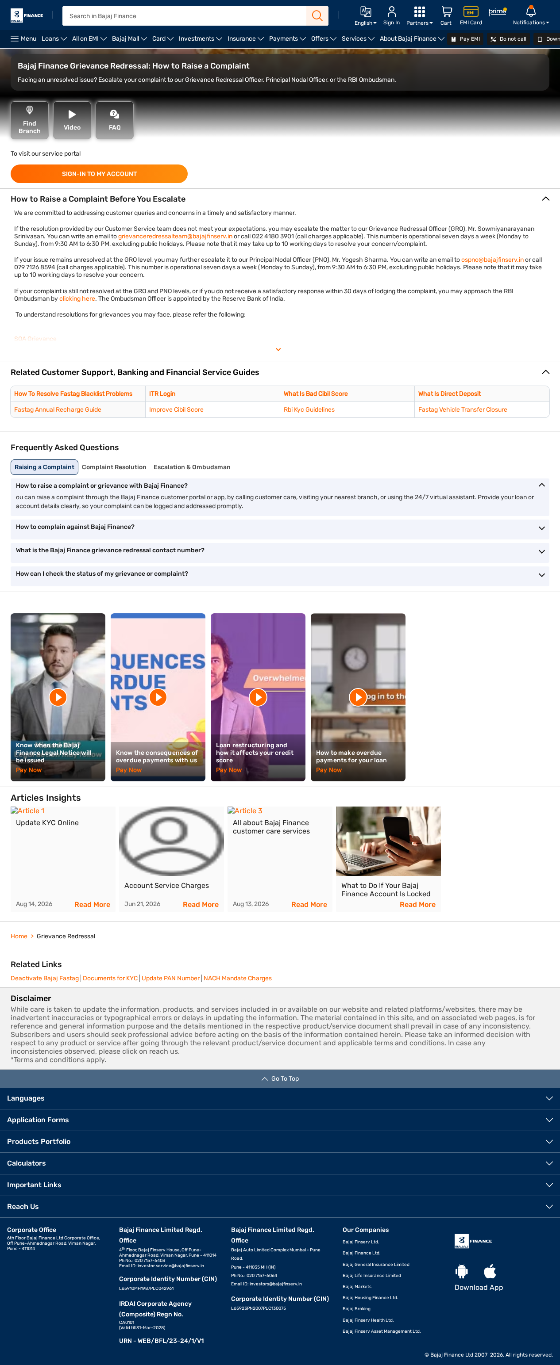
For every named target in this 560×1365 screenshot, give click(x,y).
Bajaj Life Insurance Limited (372, 1275)
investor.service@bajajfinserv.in (171, 1266)
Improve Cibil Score (176, 409)
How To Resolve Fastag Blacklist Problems (73, 394)
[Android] (462, 1272)
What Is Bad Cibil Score (316, 394)
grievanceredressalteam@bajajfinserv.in (176, 236)
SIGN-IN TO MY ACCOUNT (99, 174)
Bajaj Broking (357, 1308)
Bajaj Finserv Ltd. (361, 1242)
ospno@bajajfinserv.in (493, 260)
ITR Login (162, 394)
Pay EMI (469, 39)
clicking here (77, 298)
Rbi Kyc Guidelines (309, 409)
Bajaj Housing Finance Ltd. (370, 1297)
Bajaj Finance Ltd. (362, 1253)
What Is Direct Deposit (449, 394)
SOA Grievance (35, 339)
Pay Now (29, 770)
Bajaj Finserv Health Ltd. (368, 1320)
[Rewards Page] (497, 13)
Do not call (512, 39)
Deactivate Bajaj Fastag (45, 978)
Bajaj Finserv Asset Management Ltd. (382, 1331)
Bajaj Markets (357, 1286)
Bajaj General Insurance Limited (376, 1264)
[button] (280, 372)
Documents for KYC (110, 978)
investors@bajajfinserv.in (276, 1284)
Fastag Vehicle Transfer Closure (462, 409)
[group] (63, 859)
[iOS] (490, 1272)
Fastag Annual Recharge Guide (57, 409)
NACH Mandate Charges (238, 978)
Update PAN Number (171, 978)
